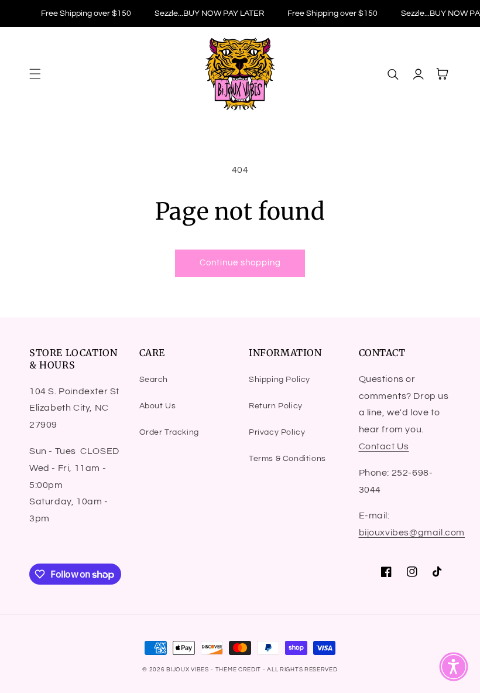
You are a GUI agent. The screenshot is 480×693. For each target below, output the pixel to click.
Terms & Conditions (287, 459)
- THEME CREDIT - (239, 669)
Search (154, 379)
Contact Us (384, 446)
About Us (157, 406)
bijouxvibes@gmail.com (412, 532)
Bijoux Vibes (187, 669)
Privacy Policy (277, 432)
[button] (35, 74)
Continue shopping (240, 262)
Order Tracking (169, 432)
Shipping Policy (279, 379)
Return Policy (276, 406)
